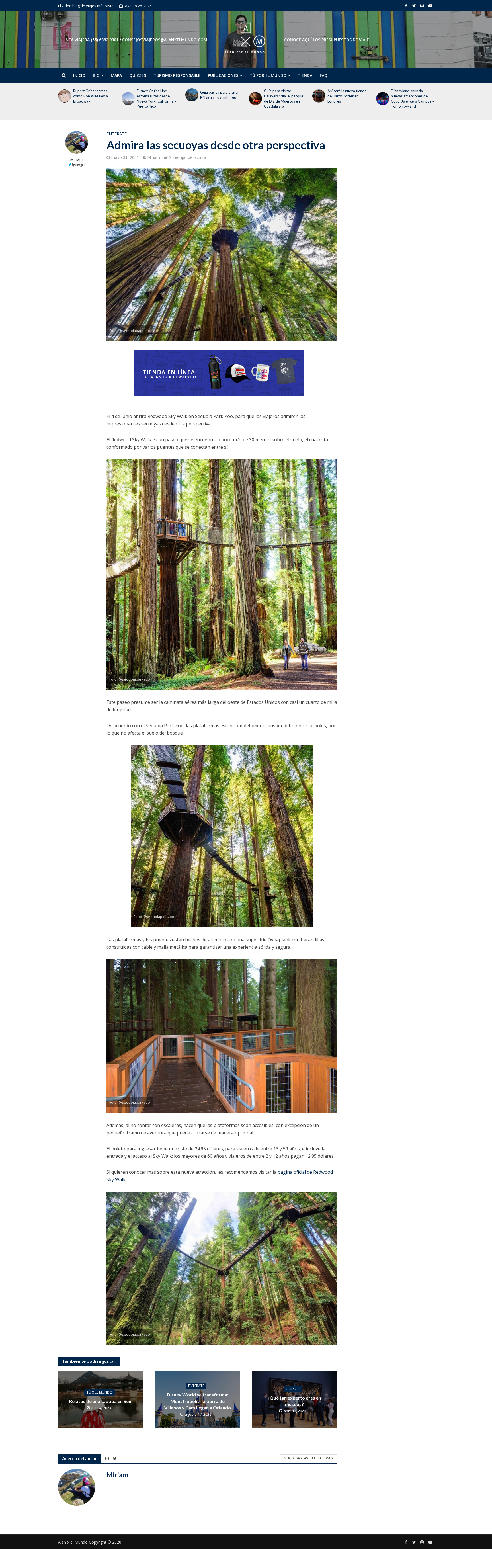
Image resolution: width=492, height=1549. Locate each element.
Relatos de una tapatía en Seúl (100, 1401)
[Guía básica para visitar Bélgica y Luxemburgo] (128, 94)
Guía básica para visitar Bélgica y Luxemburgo (156, 95)
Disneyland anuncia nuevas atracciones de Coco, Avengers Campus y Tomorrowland (349, 98)
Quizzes (137, 75)
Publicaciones (223, 75)
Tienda (305, 75)
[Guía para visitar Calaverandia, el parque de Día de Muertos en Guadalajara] (191, 98)
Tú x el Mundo (99, 1392)
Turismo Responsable (176, 75)
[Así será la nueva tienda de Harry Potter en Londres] (255, 96)
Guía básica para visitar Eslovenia (410, 95)
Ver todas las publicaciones (308, 1458)
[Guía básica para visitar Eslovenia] (382, 94)
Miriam (76, 159)
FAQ (323, 75)
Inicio (79, 75)
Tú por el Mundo (267, 75)
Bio (96, 75)
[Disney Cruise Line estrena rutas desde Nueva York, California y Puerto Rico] (64, 98)
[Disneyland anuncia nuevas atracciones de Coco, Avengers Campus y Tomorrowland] (318, 98)
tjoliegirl (78, 164)
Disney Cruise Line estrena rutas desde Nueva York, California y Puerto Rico (93, 98)
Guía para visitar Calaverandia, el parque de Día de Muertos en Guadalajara (219, 98)
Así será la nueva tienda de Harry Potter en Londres (283, 96)
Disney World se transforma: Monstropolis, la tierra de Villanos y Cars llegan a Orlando (197, 1401)
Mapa (116, 75)
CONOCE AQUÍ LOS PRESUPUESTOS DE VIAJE (326, 39)
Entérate (116, 133)
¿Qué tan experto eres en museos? (294, 1401)
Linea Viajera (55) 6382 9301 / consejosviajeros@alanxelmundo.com (134, 39)
